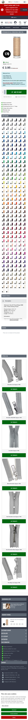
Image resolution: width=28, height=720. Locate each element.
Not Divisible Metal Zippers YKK (14, 549)
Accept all (14, 709)
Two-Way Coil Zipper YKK (14, 582)
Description (8, 301)
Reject (14, 717)
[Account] (15, 22)
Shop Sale (25, 9)
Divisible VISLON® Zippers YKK (14, 417)
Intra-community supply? (8, 82)
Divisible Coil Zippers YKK (14, 384)
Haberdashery (7, 27)
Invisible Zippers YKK (14, 450)
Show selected (5, 705)
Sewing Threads (16, 27)
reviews (15, 660)
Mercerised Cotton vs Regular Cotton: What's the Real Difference (17, 605)
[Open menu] (2, 22)
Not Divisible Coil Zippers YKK (14, 516)
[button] (7, 97)
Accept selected (14, 713)
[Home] (2, 27)
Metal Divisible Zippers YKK (14, 483)
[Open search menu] (20, 22)
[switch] (25, 2)
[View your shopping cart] (25, 22)
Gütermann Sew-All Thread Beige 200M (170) (17, 619)
